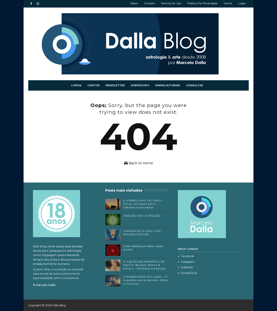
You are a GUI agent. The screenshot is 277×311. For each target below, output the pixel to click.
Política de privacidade (202, 3)
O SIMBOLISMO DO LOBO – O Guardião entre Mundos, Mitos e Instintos (145, 280)
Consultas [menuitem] (194, 85)
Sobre (134, 3)
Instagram (187, 262)
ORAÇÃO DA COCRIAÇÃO (142, 215)
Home (228, 3)
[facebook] (31, 4)
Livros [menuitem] (76, 85)
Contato (149, 3)
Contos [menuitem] (93, 85)
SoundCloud (189, 273)
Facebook (187, 256)
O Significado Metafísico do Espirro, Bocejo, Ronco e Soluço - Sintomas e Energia (144, 265)
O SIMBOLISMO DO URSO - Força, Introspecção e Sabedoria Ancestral (143, 204)
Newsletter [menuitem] (115, 85)
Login (242, 3)
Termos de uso (171, 3)
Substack (187, 267)
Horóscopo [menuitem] (140, 85)
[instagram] (38, 4)
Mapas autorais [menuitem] (167, 85)
